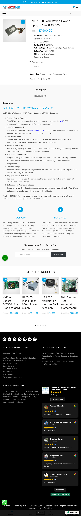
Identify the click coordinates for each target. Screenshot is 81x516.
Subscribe (58, 254)
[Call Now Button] (5, 258)
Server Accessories (10, 374)
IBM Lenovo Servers (10, 363)
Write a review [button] (58, 399)
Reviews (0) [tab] (40, 96)
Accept (40, 512)
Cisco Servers (8, 366)
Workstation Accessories (12, 377)
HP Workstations (19, 361)
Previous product (71, 13)
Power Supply (45, 74)
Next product (77, 13)
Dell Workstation (29, 358)
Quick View (18, 286)
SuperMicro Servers (10, 369)
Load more (60, 490)
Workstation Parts (60, 74)
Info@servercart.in (51, 2)
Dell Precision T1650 (38, 130)
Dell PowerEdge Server (12, 358)
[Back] (4, 13)
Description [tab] (40, 89)
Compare (35, 66)
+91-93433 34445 (34, 2)
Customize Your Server (12, 353)
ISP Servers (7, 371)
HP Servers (7, 361)
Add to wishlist (37, 62)
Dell (61, 121)
